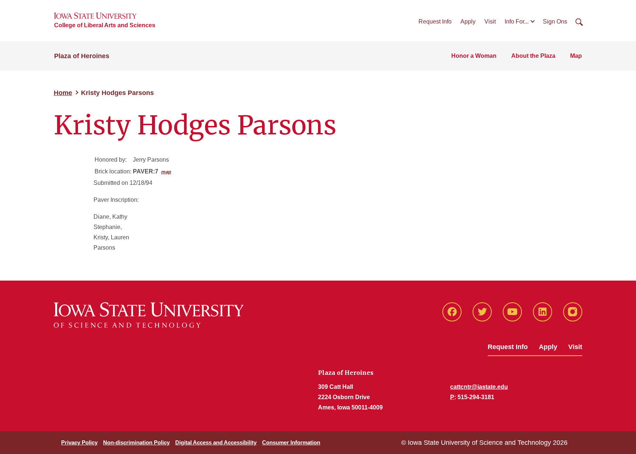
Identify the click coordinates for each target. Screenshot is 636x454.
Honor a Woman (474, 56)
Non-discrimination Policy (136, 442)
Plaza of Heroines (81, 56)
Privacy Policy (79, 442)
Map (576, 56)
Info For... (517, 21)
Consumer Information (291, 442)
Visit (490, 21)
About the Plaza (533, 56)
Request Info (435, 21)
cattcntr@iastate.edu (479, 387)
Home (63, 92)
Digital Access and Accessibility (216, 442)
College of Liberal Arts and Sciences (104, 25)
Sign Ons (555, 21)
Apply (468, 21)
